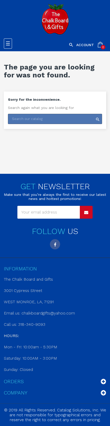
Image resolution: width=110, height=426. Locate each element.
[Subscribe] (86, 212)
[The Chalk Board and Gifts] (55, 19)
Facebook (55, 244)
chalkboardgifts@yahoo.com (48, 313)
